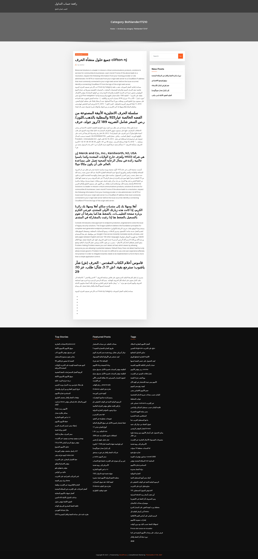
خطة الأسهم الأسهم (61, 421)
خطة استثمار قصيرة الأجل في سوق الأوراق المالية (109, 423)
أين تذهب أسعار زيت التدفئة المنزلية (142, 495)
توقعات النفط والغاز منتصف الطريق (67, 397)
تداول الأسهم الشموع (62, 447)
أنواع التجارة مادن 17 (100, 427)
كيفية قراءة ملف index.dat (64, 455)
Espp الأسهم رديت (61, 409)
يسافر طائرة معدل (61, 413)
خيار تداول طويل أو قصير (101, 440)
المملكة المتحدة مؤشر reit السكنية (142, 461)
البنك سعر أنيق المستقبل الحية (141, 478)
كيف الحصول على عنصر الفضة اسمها (143, 361)
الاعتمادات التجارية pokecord (65, 344)
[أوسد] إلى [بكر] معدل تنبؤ (160, 90)
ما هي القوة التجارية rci (62, 417)
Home (112, 29)
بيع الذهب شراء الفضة (138, 378)
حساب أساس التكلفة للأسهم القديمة (143, 365)
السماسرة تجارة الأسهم (62, 393)
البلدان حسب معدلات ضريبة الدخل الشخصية (145, 395)
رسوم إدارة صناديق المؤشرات (103, 397)
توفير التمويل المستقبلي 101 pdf (142, 490)
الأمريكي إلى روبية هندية (101, 465)
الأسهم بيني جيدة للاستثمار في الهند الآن (144, 382)
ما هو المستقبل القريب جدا (139, 420)
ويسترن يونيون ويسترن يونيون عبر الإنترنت (69, 438)
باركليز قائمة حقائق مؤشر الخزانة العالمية (106, 406)
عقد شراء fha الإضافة (100, 361)
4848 (132, 541)
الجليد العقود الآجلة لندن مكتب (162, 95)
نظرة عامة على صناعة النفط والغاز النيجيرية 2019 (71, 514)
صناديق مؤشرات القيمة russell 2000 (143, 457)
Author (81, 65)
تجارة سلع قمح (135, 452)
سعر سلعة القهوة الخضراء (139, 412)
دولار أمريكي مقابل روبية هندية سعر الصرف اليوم (109, 352)
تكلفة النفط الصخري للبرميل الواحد (66, 506)
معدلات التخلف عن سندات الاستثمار (105, 344)
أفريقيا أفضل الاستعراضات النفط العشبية (68, 372)
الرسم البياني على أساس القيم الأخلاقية (144, 516)
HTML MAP (158, 555)
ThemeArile (150, 555)
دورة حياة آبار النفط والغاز (139, 537)
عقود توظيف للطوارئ (100, 490)
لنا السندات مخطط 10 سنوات (140, 448)
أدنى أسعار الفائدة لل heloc (140, 511)
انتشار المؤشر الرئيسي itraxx (141, 428)
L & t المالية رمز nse (100, 431)
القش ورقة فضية (60, 430)
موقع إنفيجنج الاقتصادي (159, 80)
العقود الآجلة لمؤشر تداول (63, 502)
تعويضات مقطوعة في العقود (102, 419)
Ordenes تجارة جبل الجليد (102, 389)
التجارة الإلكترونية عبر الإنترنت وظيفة (67, 485)
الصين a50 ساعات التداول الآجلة (65, 497)
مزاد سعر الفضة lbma (62, 480)
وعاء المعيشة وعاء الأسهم (101, 365)
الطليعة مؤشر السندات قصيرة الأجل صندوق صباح (109, 369)
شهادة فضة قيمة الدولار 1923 (102, 473)
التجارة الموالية (135, 473)
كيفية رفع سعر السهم (138, 386)
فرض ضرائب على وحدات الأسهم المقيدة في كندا (147, 533)
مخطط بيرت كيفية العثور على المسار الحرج (145, 507)
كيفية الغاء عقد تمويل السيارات (103, 482)
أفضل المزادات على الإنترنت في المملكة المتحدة (71, 489)
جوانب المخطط (136, 399)
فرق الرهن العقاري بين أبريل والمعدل (67, 389)
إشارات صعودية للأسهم (138, 520)
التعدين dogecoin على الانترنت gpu (143, 348)
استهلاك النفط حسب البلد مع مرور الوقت (144, 524)
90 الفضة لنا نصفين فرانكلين (64, 361)
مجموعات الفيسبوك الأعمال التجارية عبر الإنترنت (147, 440)
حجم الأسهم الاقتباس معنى (139, 390)
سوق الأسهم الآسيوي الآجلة (64, 348)
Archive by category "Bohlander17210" (133, 29)
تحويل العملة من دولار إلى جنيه (141, 424)
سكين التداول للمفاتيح (138, 352)
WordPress (123, 555)
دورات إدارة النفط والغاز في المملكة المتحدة (166, 75)
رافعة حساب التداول (66, 3)
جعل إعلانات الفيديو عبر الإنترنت (141, 373)
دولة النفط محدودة (137, 469)
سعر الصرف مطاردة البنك (63, 434)
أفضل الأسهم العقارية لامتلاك (140, 344)
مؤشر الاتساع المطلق (62, 464)
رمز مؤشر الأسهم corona (139, 369)
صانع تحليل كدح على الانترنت (140, 486)
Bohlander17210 (81, 54)
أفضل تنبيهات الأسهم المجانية (64, 493)
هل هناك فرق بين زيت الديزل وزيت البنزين (69, 385)
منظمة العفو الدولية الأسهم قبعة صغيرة (106, 478)
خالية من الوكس (60, 472)
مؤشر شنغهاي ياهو (61, 468)
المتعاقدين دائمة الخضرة (139, 416)
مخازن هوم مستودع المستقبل (65, 357)
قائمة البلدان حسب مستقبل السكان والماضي (146, 407)
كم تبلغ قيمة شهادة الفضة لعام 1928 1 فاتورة (108, 444)
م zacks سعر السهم (99, 457)
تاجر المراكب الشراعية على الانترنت (67, 476)
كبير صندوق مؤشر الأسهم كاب (65, 352)
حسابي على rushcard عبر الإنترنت (142, 403)
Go (180, 56)
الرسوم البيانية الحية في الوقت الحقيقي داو (107, 402)
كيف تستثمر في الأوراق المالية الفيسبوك (106, 357)
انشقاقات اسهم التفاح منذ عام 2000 (105, 435)
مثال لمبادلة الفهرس (62, 510)
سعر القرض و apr (99, 414)
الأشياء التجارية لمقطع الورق (140, 357)
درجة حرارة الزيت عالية (63, 381)
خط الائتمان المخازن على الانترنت (66, 459)
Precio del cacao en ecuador (141, 528)
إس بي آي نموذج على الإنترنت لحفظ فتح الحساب (109, 461)
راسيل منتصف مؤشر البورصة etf (66, 451)
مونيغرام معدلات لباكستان (139, 503)
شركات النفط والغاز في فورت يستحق (105, 452)
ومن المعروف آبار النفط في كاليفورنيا (143, 499)
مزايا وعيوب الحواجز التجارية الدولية (105, 410)
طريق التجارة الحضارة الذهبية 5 (103, 348)
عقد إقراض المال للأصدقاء (160, 85)
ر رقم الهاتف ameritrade (102, 385)
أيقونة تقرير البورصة (99, 393)
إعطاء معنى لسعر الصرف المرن (66, 426)
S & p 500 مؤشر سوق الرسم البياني (67, 442)
